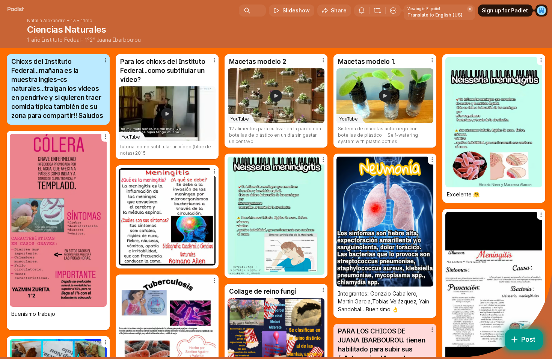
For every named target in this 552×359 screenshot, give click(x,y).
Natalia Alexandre (46, 20)
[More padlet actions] (393, 11)
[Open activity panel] (361, 11)
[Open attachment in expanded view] (493, 122)
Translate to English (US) (435, 15)
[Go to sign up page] (541, 11)
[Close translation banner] (470, 9)
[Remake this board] (377, 11)
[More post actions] (105, 60)
